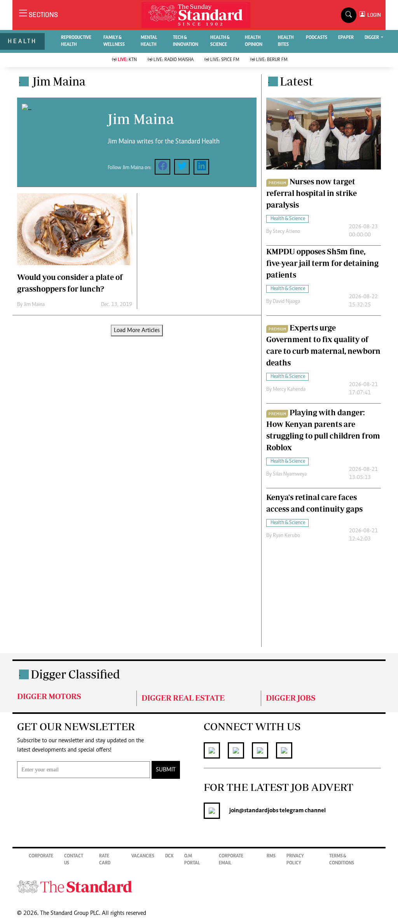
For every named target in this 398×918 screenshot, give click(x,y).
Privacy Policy (295, 860)
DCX (169, 856)
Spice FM (224, 60)
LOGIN (373, 15)
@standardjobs (258, 811)
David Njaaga (286, 301)
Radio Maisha (174, 60)
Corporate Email (231, 860)
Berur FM (272, 60)
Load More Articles (137, 330)
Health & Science (220, 41)
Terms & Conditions (341, 860)
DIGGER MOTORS (49, 696)
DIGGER (372, 37)
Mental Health (149, 41)
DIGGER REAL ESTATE (183, 697)
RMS (271, 856)
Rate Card (104, 860)
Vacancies (142, 856)
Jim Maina (34, 305)
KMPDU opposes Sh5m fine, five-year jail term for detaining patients (322, 263)
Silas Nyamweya (290, 474)
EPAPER (346, 37)
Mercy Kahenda (289, 389)
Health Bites (286, 41)
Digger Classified (75, 674)
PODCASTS (316, 37)
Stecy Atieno (286, 231)
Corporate (41, 856)
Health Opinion (253, 41)
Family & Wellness (114, 41)
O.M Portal (192, 860)
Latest (296, 81)
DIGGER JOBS (291, 697)
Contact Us (73, 860)
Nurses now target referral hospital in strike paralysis (311, 193)
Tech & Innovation (185, 41)
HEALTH (22, 41)
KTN (127, 60)
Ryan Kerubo (286, 536)
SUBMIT (166, 770)
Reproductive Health (76, 41)
